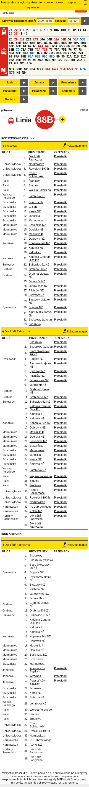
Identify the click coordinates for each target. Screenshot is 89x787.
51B (63, 39)
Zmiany (39, 82)
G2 (22, 63)
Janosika (34, 216)
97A (40, 60)
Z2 (16, 30)
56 (45, 43)
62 (29, 46)
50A (42, 39)
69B (11, 49)
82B (47, 53)
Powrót (8, 110)
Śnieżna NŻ (36, 202)
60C (11, 46)
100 (59, 60)
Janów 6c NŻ (37, 281)
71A (23, 49)
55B (32, 43)
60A (76, 43)
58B (64, 43)
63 (34, 46)
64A (40, 46)
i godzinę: (61, 21)
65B (62, 46)
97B (47, 60)
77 (75, 49)
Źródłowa (34, 181)
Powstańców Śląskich (37, 670)
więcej (72, 2)
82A (39, 53)
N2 (26, 69)
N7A (83, 69)
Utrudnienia (68, 82)
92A (11, 60)
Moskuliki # (36, 234)
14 (84, 30)
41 (20, 33)
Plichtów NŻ (36, 290)
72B (44, 49)
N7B (12, 72)
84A (59, 53)
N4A (47, 69)
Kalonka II (35, 252)
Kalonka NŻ (36, 247)
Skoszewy (35, 324)
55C (39, 43)
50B (49, 39)
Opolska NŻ (36, 229)
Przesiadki (60, 156)
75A (57, 49)
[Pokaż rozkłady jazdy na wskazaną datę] (85, 21)
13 (79, 30)
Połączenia (39, 91)
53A (75, 39)
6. (85, 60)
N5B (70, 69)
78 (80, 49)
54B (18, 43)
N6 (76, 69)
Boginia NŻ (36, 307)
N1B (19, 69)
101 (66, 60)
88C (44, 56)
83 (53, 53)
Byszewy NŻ (36, 295)
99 (53, 60)
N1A (12, 69)
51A (56, 39)
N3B (40, 69)
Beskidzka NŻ (37, 225)
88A (30, 56)
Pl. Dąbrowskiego (41, 506)
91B (76, 56)
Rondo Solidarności (36, 175)
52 (69, 39)
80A (11, 53)
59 (70, 43)
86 (10, 56)
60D (18, 46)
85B (80, 53)
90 (63, 56)
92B (18, 60)
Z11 (21, 39)
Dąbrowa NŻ (36, 238)
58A (57, 43)
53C (11, 43)
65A (55, 46)
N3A (32, 69)
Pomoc (84, 109)
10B (63, 30)
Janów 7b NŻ (38, 384)
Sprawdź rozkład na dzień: (19, 21)
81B (32, 53)
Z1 (10, 30)
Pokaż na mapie (77, 145)
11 (69, 30)
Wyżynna (35, 676)
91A (69, 56)
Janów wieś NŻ (38, 286)
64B (47, 46)
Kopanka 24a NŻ (39, 243)
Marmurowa (36, 220)
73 (50, 49)
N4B (55, 69)
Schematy (68, 91)
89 (58, 56)
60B (83, 43)
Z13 (28, 39)
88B (37, 56)
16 (15, 33)
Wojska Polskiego (40, 190)
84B (66, 53)
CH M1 (33, 206)
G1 (16, 63)
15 (10, 33)
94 (29, 60)
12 (74, 30)
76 (70, 49)
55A (25, 43)
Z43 (35, 39)
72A (37, 49)
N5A (62, 69)
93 (24, 60)
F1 (10, 63)
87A (16, 56)
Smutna (33, 185)
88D (52, 56)
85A (73, 53)
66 (68, 46)
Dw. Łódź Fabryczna (35, 158)
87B (23, 56)
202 (79, 60)
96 (34, 60)
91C (83, 56)
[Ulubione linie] (61, 119)
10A (56, 30)
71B (30, 49)
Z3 (10, 39)
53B (82, 39)
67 (73, 46)
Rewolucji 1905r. (39, 168)
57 (50, 43)
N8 (18, 72)
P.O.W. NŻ (36, 511)
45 (25, 33)
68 (78, 46)
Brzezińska (36, 445)
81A (25, 53)
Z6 (16, 39)
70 (17, 49)
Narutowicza (36, 164)
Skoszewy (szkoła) (40, 319)
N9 (24, 72)
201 (73, 60)
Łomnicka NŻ (37, 196)
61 (24, 46)
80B (18, 53)
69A (84, 46)
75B (64, 49)
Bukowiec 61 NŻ (39, 264)
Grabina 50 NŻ (38, 269)
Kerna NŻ (35, 211)
